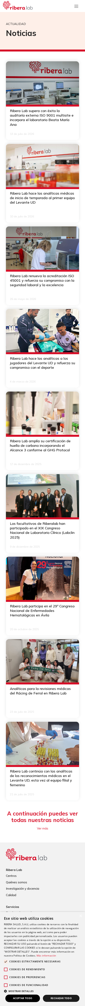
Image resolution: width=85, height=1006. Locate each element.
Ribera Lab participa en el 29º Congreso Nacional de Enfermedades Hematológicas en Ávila (42, 611)
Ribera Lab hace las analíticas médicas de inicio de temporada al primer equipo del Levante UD (42, 198)
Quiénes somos (16, 882)
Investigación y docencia (22, 888)
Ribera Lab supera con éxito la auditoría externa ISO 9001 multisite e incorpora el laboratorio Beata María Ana (42, 118)
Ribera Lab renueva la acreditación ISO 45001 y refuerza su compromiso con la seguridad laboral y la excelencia (42, 280)
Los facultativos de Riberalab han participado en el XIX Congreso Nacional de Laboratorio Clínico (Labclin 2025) (42, 530)
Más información (46, 955)
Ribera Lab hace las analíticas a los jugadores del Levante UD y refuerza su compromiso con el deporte (42, 363)
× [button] (80, 916)
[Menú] (76, 5)
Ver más (42, 828)
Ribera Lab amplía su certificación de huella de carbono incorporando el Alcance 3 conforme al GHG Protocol (40, 445)
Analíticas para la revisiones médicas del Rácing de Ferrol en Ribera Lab (40, 690)
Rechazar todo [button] (61, 998)
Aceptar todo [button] (22, 998)
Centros (11, 876)
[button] (42, 991)
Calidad (11, 895)
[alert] (42, 959)
